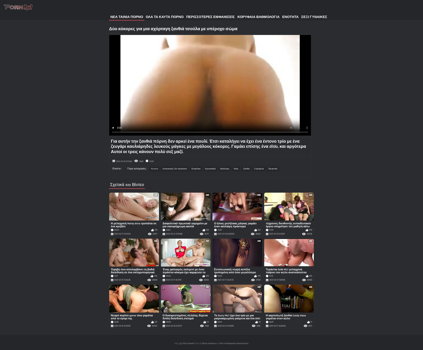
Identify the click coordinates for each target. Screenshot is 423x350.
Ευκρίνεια (196, 169)
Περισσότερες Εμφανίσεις (210, 17)
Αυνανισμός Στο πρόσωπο (175, 169)
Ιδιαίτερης (224, 169)
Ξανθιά (246, 169)
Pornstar (154, 169)
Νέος (236, 169)
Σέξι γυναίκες (314, 17)
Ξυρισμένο (259, 169)
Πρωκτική (272, 169)
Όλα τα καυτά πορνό (165, 17)
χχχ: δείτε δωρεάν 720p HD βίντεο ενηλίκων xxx (199, 343)
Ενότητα (290, 17)
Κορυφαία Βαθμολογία (258, 17)
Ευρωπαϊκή (210, 169)
